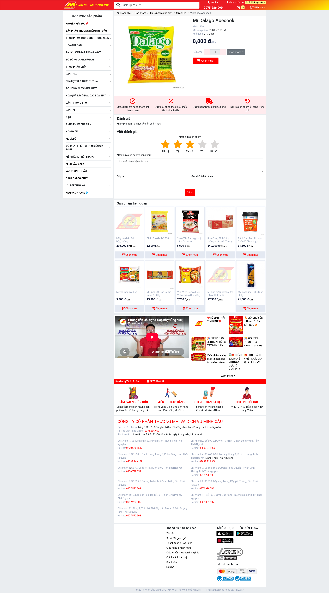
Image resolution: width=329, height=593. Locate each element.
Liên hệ (170, 567)
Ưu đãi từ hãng (75, 185)
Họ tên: (121, 176)
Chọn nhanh (234, 52)
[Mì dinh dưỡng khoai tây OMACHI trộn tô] (220, 274)
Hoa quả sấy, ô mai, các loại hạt (86, 95)
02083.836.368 (207, 461)
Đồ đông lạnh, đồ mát (80, 59)
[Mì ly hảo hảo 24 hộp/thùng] (129, 221)
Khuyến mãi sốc (76, 23)
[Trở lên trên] (324, 587)
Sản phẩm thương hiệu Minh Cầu (86, 30)
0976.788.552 (133, 471)
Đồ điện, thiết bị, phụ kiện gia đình (84, 148)
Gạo (68, 117)
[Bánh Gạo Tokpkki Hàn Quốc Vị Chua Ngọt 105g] (250, 221)
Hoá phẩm (72, 131)
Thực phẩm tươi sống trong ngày (87, 38)
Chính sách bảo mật (177, 557)
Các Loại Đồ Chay (77, 178)
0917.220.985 (206, 475)
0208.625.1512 (134, 448)
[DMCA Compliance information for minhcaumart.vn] (229, 551)
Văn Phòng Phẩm (76, 171)
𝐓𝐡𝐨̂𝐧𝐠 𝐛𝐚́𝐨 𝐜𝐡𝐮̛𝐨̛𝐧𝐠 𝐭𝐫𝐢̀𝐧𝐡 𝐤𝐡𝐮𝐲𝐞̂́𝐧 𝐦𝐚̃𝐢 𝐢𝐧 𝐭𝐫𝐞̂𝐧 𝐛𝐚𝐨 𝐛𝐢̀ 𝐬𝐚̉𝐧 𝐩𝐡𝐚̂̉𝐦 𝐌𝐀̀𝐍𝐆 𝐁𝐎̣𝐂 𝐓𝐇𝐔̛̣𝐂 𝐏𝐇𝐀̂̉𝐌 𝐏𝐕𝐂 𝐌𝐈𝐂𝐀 (217, 359)
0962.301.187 (206, 502)
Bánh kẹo (71, 74)
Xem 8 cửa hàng (76, 192)
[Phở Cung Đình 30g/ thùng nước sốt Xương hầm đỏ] (220, 221)
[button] (241, 8)
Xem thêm (227, 375)
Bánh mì (71, 110)
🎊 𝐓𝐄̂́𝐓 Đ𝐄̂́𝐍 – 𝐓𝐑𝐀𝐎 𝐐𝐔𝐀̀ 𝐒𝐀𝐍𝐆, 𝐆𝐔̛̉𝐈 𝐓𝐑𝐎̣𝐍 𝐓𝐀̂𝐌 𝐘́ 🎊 (254, 342)
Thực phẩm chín (76, 66)
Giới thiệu (171, 562)
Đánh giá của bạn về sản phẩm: (134, 155)
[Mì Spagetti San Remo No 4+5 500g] (159, 274)
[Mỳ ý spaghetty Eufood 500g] (250, 274)
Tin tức (170, 533)
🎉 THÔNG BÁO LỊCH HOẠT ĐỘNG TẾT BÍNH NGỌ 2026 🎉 (216, 342)
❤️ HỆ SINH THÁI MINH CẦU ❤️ (216, 319)
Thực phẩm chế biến (78, 124)
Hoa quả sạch (74, 45)
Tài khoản (257, 7)
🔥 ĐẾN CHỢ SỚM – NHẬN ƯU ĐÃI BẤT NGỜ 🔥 (253, 321)
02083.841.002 (207, 448)
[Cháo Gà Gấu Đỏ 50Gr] (159, 221)
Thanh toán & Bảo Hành (179, 543)
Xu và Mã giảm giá (176, 538)
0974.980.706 (206, 488)
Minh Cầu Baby (75, 164)
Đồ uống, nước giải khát (81, 88)
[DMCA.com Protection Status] (226, 557)
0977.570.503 (133, 488)
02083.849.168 (134, 461)
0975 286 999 (156, 381)
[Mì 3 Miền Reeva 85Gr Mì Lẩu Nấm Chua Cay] (190, 274)
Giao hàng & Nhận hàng (178, 547)
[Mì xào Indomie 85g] (129, 274)
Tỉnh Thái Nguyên (254, 2)
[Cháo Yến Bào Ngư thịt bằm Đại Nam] (190, 221)
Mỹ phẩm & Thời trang (80, 156)
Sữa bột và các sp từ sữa (82, 81)
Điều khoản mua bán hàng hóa (182, 552)
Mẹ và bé (71, 138)
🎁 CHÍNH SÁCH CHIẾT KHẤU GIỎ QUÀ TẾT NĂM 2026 (253, 359)
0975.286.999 (152, 430)
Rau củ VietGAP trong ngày (83, 52)
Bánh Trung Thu (76, 102)
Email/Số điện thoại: (202, 176)
